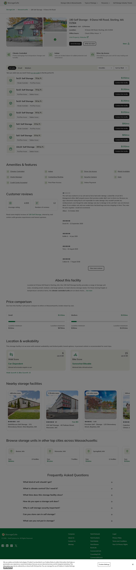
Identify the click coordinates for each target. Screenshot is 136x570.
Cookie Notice (8, 568)
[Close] (133, 564)
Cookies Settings (104, 564)
